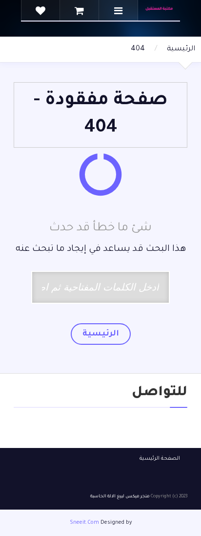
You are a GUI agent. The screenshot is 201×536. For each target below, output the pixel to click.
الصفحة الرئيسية (160, 459)
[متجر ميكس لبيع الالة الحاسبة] (158, 10)
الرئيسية (181, 49)
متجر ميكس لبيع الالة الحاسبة (120, 496)
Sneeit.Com (84, 523)
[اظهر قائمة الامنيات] (40, 11)
